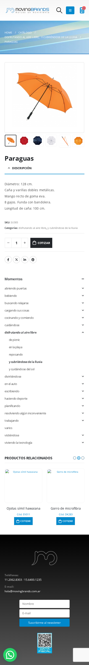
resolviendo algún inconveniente (25, 413)
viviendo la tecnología (18, 443)
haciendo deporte (16, 398)
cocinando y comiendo (19, 318)
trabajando (12, 420)
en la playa (15, 347)
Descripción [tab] (22, 168)
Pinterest (33, 259)
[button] (75, 458)
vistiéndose (12, 435)
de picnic (14, 340)
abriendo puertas (16, 288)
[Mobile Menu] (70, 10)
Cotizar (44, 243)
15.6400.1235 (33, 579)
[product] (23, 484)
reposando (16, 354)
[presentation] (10, 97)
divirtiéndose (13, 376)
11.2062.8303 (13, 579)
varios (8, 428)
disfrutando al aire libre (32, 228)
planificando (12, 406)
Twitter (16, 259)
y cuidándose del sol (21, 369)
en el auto (11, 384)
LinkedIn (25, 259)
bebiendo (11, 296)
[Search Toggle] (59, 10)
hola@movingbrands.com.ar (22, 591)
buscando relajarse (17, 303)
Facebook (8, 259)
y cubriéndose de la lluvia (62, 228)
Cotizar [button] (25, 521)
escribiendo (12, 391)
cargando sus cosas (17, 310)
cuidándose (12, 325)
